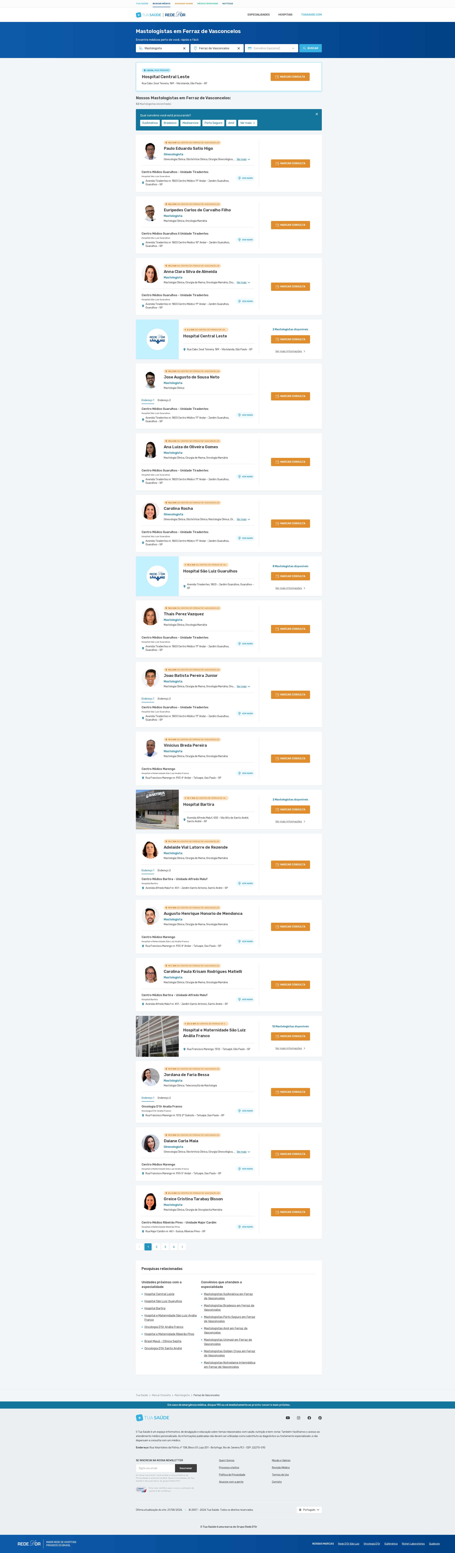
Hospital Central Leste (166, 76)
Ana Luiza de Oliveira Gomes (191, 446)
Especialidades (259, 14)
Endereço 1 (148, 400)
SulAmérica (150, 123)
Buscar (313, 48)
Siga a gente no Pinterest (320, 1418)
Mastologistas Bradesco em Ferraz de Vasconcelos (229, 1307)
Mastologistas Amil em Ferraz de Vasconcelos (225, 1330)
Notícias (227, 3)
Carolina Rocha (178, 508)
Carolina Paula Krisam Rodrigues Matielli (203, 971)
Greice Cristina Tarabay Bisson (193, 1199)
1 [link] (148, 1247)
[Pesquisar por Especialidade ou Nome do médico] (184, 48)
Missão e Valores (281, 1460)
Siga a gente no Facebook (309, 1418)
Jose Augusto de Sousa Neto (191, 377)
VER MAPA (247, 178)
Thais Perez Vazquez (184, 614)
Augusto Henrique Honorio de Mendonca (203, 913)
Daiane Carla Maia (181, 1141)
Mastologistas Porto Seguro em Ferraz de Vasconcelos (229, 1319)
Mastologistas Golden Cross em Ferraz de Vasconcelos (229, 1353)
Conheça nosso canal (288, 1418)
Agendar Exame (184, 3)
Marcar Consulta (161, 1395)
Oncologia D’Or (372, 1543)
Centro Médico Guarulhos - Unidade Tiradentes (175, 172)
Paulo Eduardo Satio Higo (188, 148)
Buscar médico (161, 3)
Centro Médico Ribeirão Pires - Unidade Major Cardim (179, 1222)
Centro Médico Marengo (158, 769)
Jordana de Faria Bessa (186, 1074)
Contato (277, 1481)
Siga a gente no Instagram (298, 1418)
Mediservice (190, 123)
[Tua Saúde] (152, 1417)
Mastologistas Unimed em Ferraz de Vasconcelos (228, 1342)
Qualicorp (434, 1543)
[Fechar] (317, 114)
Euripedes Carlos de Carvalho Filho (197, 210)
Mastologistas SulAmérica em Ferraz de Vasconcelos (228, 1296)
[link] (182, 1246)
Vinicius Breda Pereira (185, 745)
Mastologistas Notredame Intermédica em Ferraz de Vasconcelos (229, 1365)
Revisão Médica (281, 1467)
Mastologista (182, 1395)
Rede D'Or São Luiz (348, 1543)
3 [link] (165, 1247)
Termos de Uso (280, 1474)
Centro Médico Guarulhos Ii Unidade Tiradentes (175, 233)
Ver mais (246, 123)
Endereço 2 (164, 400)
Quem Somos (226, 1460)
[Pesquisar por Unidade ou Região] (239, 48)
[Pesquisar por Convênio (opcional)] (293, 48)
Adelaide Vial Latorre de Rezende (196, 847)
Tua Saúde (142, 3)
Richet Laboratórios (413, 1543)
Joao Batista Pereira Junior (191, 675)
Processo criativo (229, 1467)
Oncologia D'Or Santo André (163, 1348)
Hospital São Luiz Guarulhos (156, 176)
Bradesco (170, 123)
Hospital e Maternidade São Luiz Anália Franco (165, 773)
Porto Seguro (213, 123)
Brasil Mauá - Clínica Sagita (162, 1341)
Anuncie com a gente (231, 1481)
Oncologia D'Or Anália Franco (156, 1111)
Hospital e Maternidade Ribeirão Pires (161, 1227)
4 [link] (174, 1247)
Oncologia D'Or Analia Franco (162, 1106)
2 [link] (157, 1247)
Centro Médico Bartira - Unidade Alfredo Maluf (175, 879)
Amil (231, 123)
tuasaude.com (311, 14)
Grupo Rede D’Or (247, 1526)
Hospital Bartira (150, 883)
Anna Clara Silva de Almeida (190, 271)
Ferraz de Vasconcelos (207, 1395)
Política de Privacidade (232, 1474)
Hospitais (285, 14)
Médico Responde (207, 3)
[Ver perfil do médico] (150, 151)
